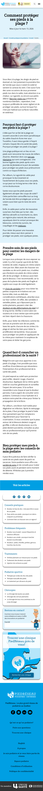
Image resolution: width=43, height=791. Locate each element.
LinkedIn (24, 713)
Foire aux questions (22, 728)
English (21, 743)
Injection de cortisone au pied (17, 563)
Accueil (6, 38)
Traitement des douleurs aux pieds (19, 560)
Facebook (13, 713)
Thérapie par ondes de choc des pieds (19, 576)
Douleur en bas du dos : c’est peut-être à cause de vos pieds (22, 510)
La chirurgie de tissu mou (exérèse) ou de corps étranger (21, 600)
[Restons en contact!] (36, 625)
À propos (21, 748)
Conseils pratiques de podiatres (18, 38)
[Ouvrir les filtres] (34, 4)
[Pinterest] (24, 497)
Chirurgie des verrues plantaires (17, 597)
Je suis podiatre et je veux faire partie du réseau (21, 754)
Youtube (30, 713)
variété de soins (9, 465)
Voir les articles (21, 485)
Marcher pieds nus (18, 98)
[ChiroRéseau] (36, 786)
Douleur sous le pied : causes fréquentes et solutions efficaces (21, 533)
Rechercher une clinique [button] (21, 675)
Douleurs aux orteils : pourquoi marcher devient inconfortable (20, 538)
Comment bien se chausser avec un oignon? (22, 519)
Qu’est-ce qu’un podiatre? (21, 723)
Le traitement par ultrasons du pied (19, 581)
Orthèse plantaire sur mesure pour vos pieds (22, 558)
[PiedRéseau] (21, 695)
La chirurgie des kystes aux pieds (18, 594)
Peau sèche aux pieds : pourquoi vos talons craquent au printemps (21, 515)
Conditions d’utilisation (21, 766)
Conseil (31, 38)
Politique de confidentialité (21, 771)
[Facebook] (14, 497)
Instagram (18, 713)
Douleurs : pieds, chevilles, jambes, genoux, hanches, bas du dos (21, 544)
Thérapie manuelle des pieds (16, 578)
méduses (22, 225)
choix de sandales (13, 288)
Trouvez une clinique (21, 733)
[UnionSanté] (20, 786)
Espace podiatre (21, 761)
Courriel (7, 622)
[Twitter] (19, 497)
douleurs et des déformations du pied (19, 308)
